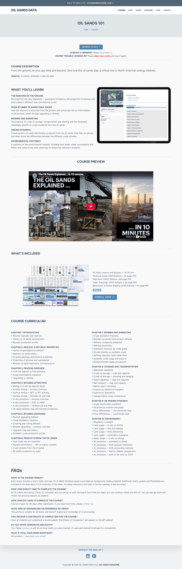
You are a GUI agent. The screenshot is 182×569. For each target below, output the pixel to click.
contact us (88, 504)
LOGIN (158, 10)
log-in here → (105, 52)
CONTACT (167, 10)
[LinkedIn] (88, 556)
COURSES (121, 10)
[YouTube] (94, 556)
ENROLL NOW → (104, 297)
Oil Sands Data (24, 10)
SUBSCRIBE (148, 10)
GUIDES (138, 10)
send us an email (37, 536)
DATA (130, 10)
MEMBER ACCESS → (91, 47)
